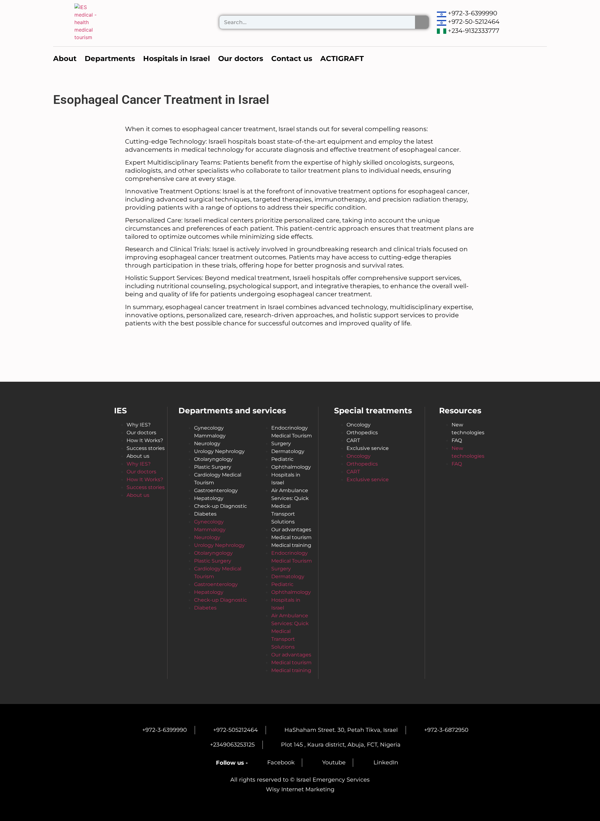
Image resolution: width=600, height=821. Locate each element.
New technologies (468, 429)
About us (138, 456)
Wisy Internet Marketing (300, 789)
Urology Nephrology (219, 451)
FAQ (457, 440)
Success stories (146, 448)
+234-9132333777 (473, 30)
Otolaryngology (213, 459)
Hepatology (208, 498)
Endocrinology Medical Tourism (291, 432)
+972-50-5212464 (473, 21)
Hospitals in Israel (285, 479)
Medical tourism (291, 537)
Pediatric (282, 459)
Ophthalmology (291, 467)
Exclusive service (368, 448)
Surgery (281, 443)
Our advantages (291, 530)
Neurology (207, 443)
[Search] (422, 22)
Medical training (291, 545)
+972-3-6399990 (472, 13)
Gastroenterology (216, 490)
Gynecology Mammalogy (210, 432)
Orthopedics (362, 433)
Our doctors (141, 433)
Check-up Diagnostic (220, 506)
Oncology (359, 425)
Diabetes (205, 514)
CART (353, 440)
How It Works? (145, 440)
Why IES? (139, 425)
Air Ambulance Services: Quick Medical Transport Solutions (290, 506)
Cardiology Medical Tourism (217, 479)
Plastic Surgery (212, 467)
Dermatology (287, 451)
